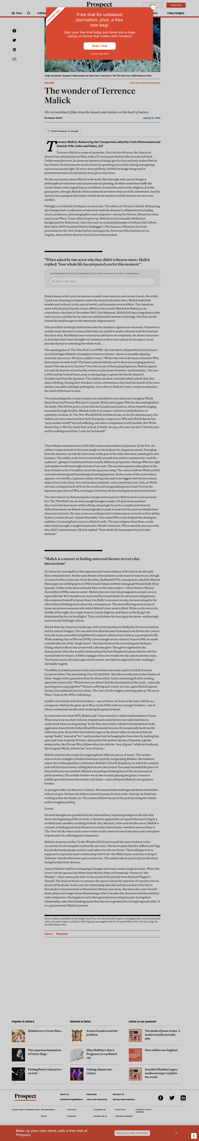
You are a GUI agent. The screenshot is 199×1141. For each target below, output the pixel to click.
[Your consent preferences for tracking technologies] (194, 1136)
